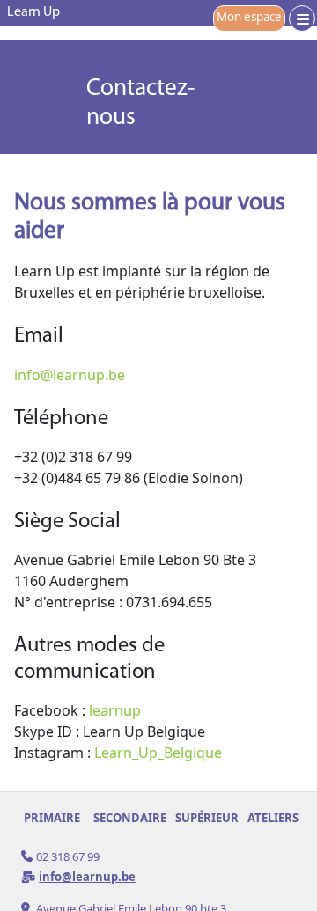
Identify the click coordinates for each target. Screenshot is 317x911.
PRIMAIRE (52, 818)
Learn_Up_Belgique (158, 752)
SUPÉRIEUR (207, 818)
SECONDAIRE (129, 818)
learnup (115, 710)
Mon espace (249, 17)
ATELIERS (273, 818)
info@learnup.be (69, 375)
